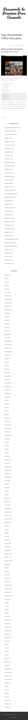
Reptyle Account (8, 138)
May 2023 (7, 407)
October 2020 (8, 515)
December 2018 (8, 585)
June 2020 (7, 529)
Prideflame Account (9, 211)
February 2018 (8, 620)
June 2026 (7, 282)
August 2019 (7, 564)
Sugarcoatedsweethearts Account (12, 127)
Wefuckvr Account (9, 260)
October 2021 (8, 473)
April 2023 (7, 411)
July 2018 (7, 602)
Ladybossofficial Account (10, 131)
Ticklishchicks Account (10, 228)
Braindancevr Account (9, 162)
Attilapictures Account (9, 176)
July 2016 (7, 686)
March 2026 (7, 292)
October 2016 (8, 676)
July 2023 (7, 400)
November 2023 (8, 386)
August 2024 (7, 355)
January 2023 (7, 421)
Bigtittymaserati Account (10, 242)
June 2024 (7, 362)
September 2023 (8, 393)
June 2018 (7, 606)
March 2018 (7, 616)
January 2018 (7, 623)
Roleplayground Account (10, 197)
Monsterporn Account (9, 173)
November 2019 (8, 553)
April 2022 (7, 452)
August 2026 (7, 275)
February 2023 (8, 418)
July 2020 (7, 526)
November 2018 (8, 588)
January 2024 (7, 379)
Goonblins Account (9, 169)
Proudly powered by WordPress (9, 714)
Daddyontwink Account (10, 221)
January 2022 (7, 463)
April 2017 (7, 655)
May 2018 (7, 609)
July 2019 (7, 567)
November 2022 (8, 428)
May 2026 (7, 285)
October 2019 (8, 557)
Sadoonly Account (9, 159)
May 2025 (7, 323)
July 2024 (7, 358)
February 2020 (8, 543)
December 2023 (8, 383)
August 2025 (7, 313)
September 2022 (8, 435)
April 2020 (7, 536)
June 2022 (7, 445)
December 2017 (8, 627)
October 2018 (8, 592)
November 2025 (8, 302)
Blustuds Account (8, 253)
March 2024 (7, 372)
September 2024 (8, 351)
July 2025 (7, 316)
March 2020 (7, 540)
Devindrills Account (9, 152)
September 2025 (8, 309)
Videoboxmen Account (10, 207)
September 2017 (8, 637)
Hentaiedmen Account (9, 263)
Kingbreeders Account (10, 141)
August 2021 (7, 480)
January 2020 (7, 547)
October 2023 (8, 390)
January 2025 (7, 337)
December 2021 (8, 466)
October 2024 (8, 348)
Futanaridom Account (9, 166)
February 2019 (8, 578)
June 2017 (7, 648)
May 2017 (7, 651)
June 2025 (7, 320)
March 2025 (7, 330)
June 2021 (7, 487)
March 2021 (7, 498)
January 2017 (7, 665)
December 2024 (8, 341)
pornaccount (11, 45)
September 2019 (8, 560)
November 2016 (8, 672)
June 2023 (7, 404)
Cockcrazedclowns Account (11, 134)
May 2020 (7, 533)
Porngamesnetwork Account (11, 193)
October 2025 (8, 306)
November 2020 (8, 512)
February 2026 (8, 296)
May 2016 (7, 693)
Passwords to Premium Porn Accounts (14, 13)
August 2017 (7, 641)
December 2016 (8, 669)
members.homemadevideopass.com (9, 80)
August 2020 (7, 522)
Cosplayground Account (10, 190)
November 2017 (8, 630)
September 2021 (8, 477)
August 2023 (7, 397)
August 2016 (7, 682)
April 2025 (7, 327)
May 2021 (7, 491)
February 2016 (8, 703)
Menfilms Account (8, 232)
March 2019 (7, 574)
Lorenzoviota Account (9, 145)
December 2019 (8, 550)
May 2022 (7, 449)
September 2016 (8, 679)
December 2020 (8, 508)
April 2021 (7, 494)
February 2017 (8, 662)
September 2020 (8, 519)
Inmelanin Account (9, 183)
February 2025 (8, 334)
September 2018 (8, 595)
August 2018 (7, 599)
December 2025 (8, 299)
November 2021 (8, 470)
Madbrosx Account (9, 200)
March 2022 (7, 456)
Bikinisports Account (9, 187)
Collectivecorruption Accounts (11, 239)
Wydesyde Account (9, 249)
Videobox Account (9, 204)
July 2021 (7, 484)
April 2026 (7, 289)
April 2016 (7, 696)
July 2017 (7, 644)
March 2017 (7, 658)
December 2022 (8, 425)
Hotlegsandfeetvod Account (11, 246)
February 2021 (8, 501)
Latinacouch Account (9, 180)
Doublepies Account (9, 235)
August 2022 (7, 438)
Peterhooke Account (9, 148)
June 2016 (7, 689)
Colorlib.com (14, 717)
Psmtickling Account (9, 225)
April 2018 (7, 613)
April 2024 (7, 369)
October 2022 (8, 431)
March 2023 (7, 414)
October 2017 (8, 634)
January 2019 (7, 581)
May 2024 (7, 365)
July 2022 (7, 442)
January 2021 (7, 505)
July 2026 (7, 278)
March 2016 (7, 700)
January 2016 (7, 707)
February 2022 (8, 459)
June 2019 (7, 571)
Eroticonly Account (9, 155)
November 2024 (8, 344)
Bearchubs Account (9, 214)
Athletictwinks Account (10, 218)
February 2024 (8, 376)
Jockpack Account (9, 256)
